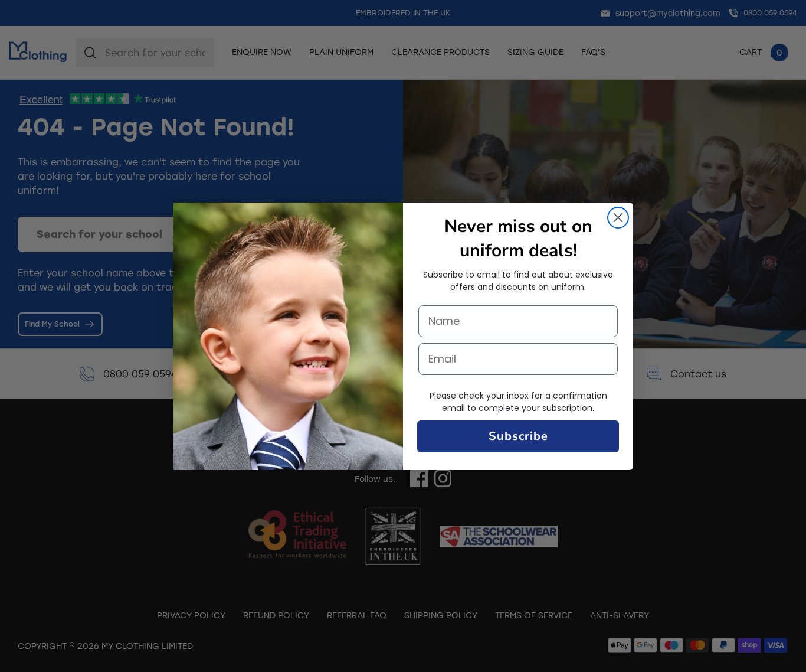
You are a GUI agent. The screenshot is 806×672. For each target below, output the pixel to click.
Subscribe (518, 436)
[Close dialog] (618, 217)
